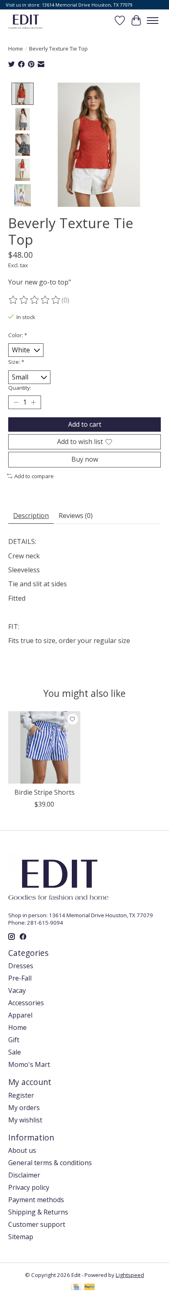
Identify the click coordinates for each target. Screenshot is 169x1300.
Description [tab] (31, 515)
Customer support (36, 1224)
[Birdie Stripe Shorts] (44, 747)
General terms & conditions (50, 1162)
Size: (16, 361)
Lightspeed (130, 1275)
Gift (13, 1039)
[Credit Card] (76, 1288)
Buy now (84, 459)
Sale (14, 1052)
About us (22, 1150)
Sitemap (20, 1236)
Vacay (17, 990)
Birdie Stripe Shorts (44, 792)
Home (15, 48)
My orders (24, 1107)
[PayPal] (89, 1288)
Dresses (20, 965)
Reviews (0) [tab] (76, 515)
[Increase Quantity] (33, 402)
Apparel (20, 1015)
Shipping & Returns (38, 1212)
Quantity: (19, 387)
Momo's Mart (29, 1064)
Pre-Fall (20, 978)
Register (21, 1095)
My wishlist (25, 1119)
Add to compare (34, 476)
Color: (17, 335)
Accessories (26, 1002)
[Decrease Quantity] (16, 402)
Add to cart (84, 424)
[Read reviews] (35, 300)
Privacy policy (28, 1187)
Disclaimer (24, 1175)
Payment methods (36, 1199)
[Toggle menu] (152, 20)
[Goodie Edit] (25, 20)
